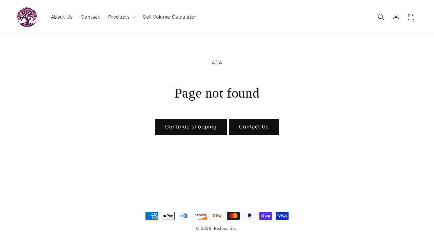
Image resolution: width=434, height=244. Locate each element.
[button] (121, 17)
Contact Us (254, 126)
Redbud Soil (226, 228)
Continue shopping (191, 126)
